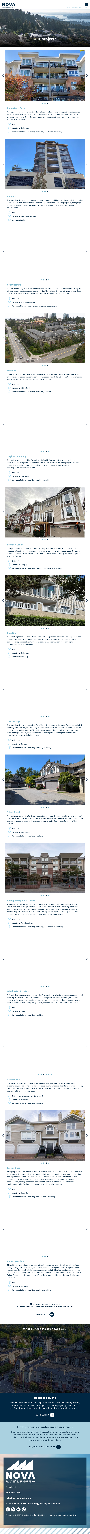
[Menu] (85, 5)
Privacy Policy (69, 1515)
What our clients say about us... (45, 1329)
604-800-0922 (14, 1492)
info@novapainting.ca (18, 1498)
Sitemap (57, 1515)
